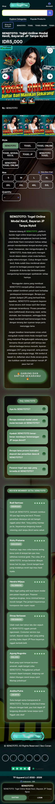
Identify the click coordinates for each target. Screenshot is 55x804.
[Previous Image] (5, 76)
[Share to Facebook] (13, 758)
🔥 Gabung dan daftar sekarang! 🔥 (27, 376)
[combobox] (24, 13)
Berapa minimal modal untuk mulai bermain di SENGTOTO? (24, 421)
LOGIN (39, 798)
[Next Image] (50, 76)
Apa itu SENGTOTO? (19, 409)
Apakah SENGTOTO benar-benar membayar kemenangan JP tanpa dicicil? (24, 436)
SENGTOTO (31, 231)
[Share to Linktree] (21, 758)
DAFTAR (15, 798)
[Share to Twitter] (5, 758)
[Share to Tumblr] (45, 758)
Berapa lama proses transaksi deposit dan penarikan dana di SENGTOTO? (24, 453)
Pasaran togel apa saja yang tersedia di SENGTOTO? (23, 469)
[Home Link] (19, 5)
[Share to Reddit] (37, 758)
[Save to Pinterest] (29, 758)
